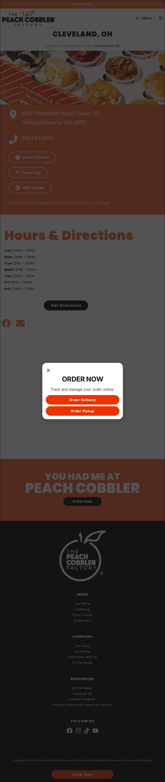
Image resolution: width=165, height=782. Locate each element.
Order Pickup (82, 411)
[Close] (48, 370)
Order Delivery (82, 400)
